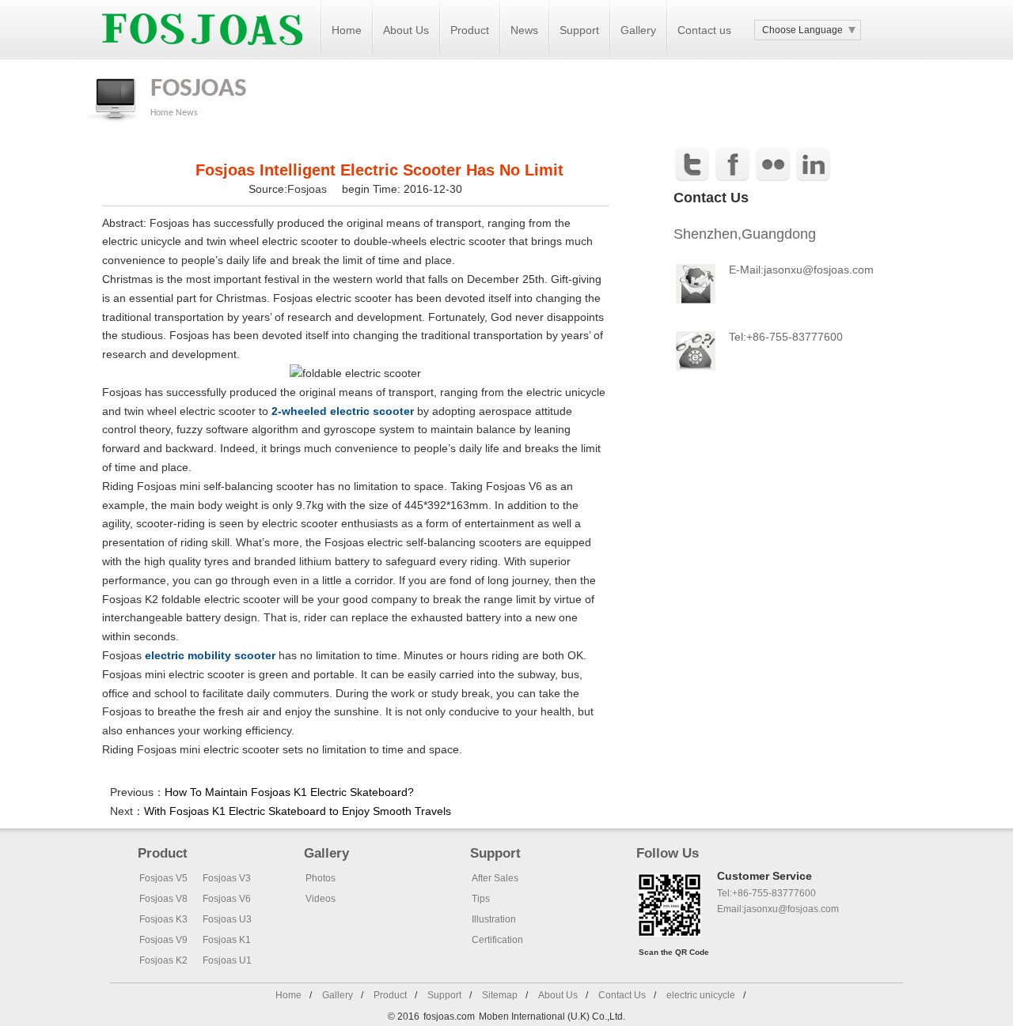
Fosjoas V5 (163, 878)
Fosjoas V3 (227, 878)
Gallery (638, 30)
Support (579, 30)
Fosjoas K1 (227, 939)
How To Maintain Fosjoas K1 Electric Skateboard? (289, 792)
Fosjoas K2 (163, 960)
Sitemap (500, 995)
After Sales (495, 878)
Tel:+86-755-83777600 (766, 893)
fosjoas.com (449, 1016)
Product (469, 30)
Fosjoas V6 (227, 898)
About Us (406, 30)
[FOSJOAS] (202, 56)
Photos (320, 878)
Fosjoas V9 (163, 939)
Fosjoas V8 (163, 898)
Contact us (704, 30)
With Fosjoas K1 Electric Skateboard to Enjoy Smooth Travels (297, 811)
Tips (481, 898)
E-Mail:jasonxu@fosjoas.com (801, 269)
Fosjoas (308, 189)
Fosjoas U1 (227, 960)
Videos (320, 898)
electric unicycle (700, 995)
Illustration (494, 919)
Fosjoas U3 (227, 919)
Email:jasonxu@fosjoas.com (778, 909)
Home (347, 30)
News (524, 30)
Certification (497, 939)
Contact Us (622, 995)
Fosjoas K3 (163, 919)
